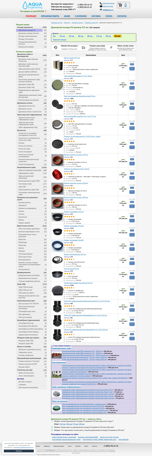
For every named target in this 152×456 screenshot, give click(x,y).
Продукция (47, 446)
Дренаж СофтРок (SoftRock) (28, 72)
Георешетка (22, 205)
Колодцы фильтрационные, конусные (28, 43)
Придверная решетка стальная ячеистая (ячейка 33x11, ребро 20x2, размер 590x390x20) (94, 378)
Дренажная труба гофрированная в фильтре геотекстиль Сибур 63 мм (87, 390)
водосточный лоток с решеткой (64, 437)
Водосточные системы (25, 226)
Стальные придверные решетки (29, 281)
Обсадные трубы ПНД (26, 341)
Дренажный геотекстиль (27, 106)
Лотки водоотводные (26, 254)
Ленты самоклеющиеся (26, 376)
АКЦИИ (67, 16)
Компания (37, 446)
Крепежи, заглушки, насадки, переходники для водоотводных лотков (29, 264)
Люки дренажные (24, 314)
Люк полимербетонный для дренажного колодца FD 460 (83, 408)
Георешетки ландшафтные (27, 208)
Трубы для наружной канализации (30, 170)
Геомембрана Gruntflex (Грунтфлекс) (31, 329)
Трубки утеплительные (26, 373)
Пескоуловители (24, 269)
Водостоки (22, 239)
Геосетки (21, 214)
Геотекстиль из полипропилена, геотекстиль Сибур (29, 139)
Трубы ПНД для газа (25, 290)
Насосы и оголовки (24, 346)
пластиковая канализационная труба (66, 439)
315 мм (62, 36)
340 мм (71, 36)
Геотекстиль (21, 130)
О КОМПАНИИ (81, 16)
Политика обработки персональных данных (48, 454)
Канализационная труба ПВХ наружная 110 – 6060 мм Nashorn (85, 355)
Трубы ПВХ (22, 187)
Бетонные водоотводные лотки (29, 232)
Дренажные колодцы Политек (29, 33)
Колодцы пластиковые (26, 39)
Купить (132, 64)
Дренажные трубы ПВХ (26, 84)
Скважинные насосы (25, 352)
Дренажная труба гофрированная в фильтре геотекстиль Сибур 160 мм (88, 398)
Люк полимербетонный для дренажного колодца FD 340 (83, 406)
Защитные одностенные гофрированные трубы (27, 119)
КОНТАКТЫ (121, 16)
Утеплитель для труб (24, 370)
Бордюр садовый (24, 223)
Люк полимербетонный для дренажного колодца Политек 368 (85, 410)
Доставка (20, 379)
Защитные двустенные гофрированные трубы (26, 123)
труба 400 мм (123, 439)
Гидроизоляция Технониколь (28, 335)
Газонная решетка (25, 202)
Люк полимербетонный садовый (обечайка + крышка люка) (84, 404)
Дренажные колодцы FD (27, 30)
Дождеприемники (24, 272)
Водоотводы (23, 242)
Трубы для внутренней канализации (26, 177)
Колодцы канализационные (28, 36)
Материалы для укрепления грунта (27, 198)
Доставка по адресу (25, 382)
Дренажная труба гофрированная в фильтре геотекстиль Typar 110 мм (87, 396)
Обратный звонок (109, 3)
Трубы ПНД (21, 284)
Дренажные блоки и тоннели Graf (30, 112)
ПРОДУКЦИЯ (31, 16)
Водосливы (22, 245)
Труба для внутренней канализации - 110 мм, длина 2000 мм (84, 359)
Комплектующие (60, 40)
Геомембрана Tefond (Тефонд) (29, 332)
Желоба (21, 248)
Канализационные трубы (26, 167)
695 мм (108, 36)
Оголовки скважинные (26, 355)
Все (54, 36)
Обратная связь (108, 6)
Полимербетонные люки (27, 311)
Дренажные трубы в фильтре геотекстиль (28, 60)
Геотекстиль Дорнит (25, 152)
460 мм (90, 36)
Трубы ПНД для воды (26, 287)
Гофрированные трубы (26, 173)
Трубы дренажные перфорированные (66, 387)
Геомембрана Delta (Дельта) (28, 326)
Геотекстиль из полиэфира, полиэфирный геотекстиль (28, 134)
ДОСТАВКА (96, 16)
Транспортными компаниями (28, 387)
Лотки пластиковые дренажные (29, 229)
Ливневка (22, 251)
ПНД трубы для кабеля (26, 293)
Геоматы (21, 211)
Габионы (21, 220)
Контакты (94, 446)
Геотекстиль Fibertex (25, 146)
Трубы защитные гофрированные (29, 115)
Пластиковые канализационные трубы (29, 193)
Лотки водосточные (25, 257)
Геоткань (21, 143)
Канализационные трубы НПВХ (29, 181)
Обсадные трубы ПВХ (26, 343)
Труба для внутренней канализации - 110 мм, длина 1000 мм (84, 357)
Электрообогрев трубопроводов (29, 358)
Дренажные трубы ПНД (26, 87)
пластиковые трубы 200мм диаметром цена (99, 439)
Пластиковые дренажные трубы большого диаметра (29, 80)
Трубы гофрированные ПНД (28, 127)
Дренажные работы (59, 446)
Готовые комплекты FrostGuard (29, 361)
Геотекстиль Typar (24, 149)
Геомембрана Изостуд (26, 323)
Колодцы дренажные (25, 27)
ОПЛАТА (109, 16)
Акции (70, 446)
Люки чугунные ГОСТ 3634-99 (29, 304)
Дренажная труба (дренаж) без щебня (29, 76)
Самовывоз (22, 385)
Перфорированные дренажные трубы (29, 91)
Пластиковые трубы (25, 184)
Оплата (86, 446)
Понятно (19, 451)
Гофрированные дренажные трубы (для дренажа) (30, 96)
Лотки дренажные (25, 260)
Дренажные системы (24, 103)
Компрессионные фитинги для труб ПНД (29, 297)
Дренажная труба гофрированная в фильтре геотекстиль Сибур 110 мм (88, 394)
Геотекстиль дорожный (26, 164)
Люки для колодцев (25, 317)
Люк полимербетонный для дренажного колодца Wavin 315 (84, 412)
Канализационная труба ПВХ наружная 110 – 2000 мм (82, 351)
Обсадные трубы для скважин (28, 338)
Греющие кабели (24, 367)
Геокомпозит (23, 217)
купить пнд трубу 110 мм (109, 437)
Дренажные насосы (25, 109)
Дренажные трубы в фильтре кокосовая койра (28, 65)
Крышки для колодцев (26, 47)
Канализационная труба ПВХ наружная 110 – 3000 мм (82, 353)
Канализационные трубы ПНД (29, 190)
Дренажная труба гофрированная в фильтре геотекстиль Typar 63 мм (87, 392)
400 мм (81, 36)
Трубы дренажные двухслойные (29, 69)
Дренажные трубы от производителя (25, 55)
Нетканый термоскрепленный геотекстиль (29, 160)
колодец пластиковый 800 (88, 437)
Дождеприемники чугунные (28, 278)
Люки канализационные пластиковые (27, 307)
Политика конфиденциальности (23, 447)
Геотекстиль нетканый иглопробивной (26, 156)
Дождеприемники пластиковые (29, 275)
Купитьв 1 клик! (132, 68)
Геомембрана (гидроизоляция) (28, 320)
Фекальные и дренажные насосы (30, 349)
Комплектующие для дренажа (29, 100)
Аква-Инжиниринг (50, 450)
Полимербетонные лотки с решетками (28, 235)
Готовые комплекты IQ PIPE (28, 364)
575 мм (99, 36)
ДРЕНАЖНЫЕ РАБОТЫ (50, 16)
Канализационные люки (26, 301)
